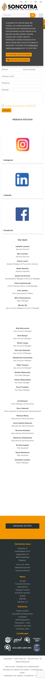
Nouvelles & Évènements (22, 614)
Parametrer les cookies (13, 676)
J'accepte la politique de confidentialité (20, 106)
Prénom (5, 69)
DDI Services (33, 659)
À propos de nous (22, 584)
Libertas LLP (22, 602)
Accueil (23, 581)
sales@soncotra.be (22, 567)
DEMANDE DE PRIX (22, 526)
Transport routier (22, 590)
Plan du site (10, 667)
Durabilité (22, 617)
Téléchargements (22, 620)
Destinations (22, 587)
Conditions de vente (22, 626)
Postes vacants (22, 611)
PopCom (22, 659)
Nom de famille (29, 69)
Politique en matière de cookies (16, 670)
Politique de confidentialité (27, 667)
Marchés (22, 599)
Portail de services (22, 593)
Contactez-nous (22, 629)
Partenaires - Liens (22, 623)
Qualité (23, 596)
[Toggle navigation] (40, 15)
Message (5, 90)
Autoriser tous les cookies (19, 54)
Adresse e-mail (8, 76)
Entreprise (6, 83)
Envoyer (6, 110)
